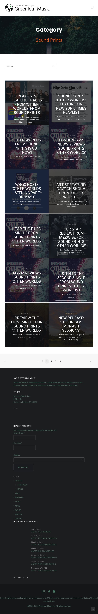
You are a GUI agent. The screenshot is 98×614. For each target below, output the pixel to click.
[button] (92, 8)
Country (17, 455)
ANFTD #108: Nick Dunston (43, 564)
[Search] (31, 66)
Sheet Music (22, 485)
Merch (20, 489)
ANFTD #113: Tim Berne (41, 532)
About (17, 493)
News (17, 506)
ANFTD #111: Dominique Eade (44, 545)
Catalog (18, 481)
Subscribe (19, 498)
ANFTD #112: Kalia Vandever (44, 538)
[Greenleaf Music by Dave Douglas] (27, 7)
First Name (18, 443)
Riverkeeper (53, 598)
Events (18, 510)
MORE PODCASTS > (21, 578)
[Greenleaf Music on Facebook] (44, 592)
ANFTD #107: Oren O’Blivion (43, 570)
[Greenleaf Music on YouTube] (54, 592)
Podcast (19, 514)
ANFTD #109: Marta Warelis (44, 557)
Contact (18, 519)
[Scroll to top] (93, 609)
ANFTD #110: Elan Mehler (42, 551)
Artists (18, 502)
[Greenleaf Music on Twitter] (49, 592)
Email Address (19, 433)
